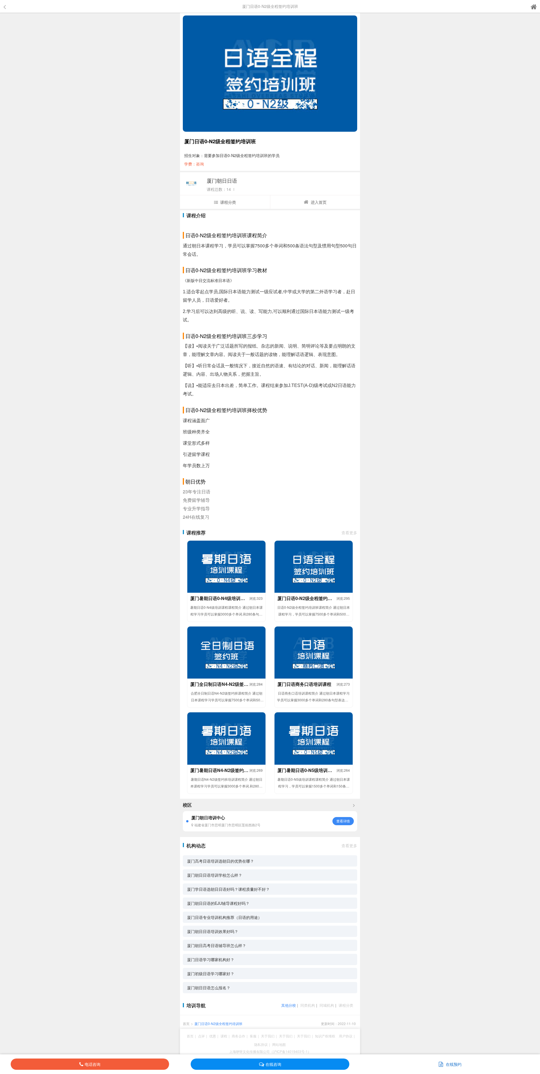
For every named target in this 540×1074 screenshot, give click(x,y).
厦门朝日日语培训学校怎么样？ (214, 875)
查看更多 (349, 532)
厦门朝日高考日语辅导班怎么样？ (216, 945)
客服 (253, 1035)
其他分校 (288, 1005)
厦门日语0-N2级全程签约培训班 (218, 1023)
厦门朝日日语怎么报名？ (208, 987)
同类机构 (307, 1005)
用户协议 (345, 1035)
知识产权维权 (325, 1035)
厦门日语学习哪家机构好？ (210, 959)
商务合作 (238, 1035)
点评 (201, 1035)
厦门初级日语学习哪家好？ (210, 973)
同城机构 (327, 1005)
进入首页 (319, 202)
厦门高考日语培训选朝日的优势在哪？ (220, 861)
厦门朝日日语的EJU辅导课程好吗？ (218, 903)
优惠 (212, 1035)
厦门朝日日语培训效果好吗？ (212, 931)
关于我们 (267, 1035)
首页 (186, 1023)
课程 (223, 1035)
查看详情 (343, 820)
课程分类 (228, 202)
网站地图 (279, 1044)
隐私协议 (261, 1044)
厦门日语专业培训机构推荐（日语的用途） (224, 917)
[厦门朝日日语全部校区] (353, 805)
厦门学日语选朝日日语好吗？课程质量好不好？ (228, 889)
